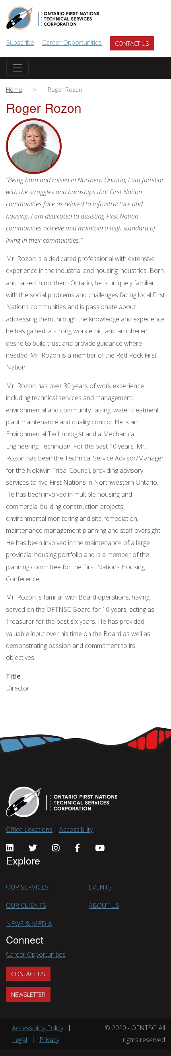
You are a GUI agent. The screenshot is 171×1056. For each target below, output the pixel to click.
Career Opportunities (72, 42)
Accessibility (76, 829)
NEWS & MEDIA (29, 923)
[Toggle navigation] (17, 68)
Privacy (49, 1040)
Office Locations (29, 829)
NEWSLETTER (28, 994)
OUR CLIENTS (26, 905)
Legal (19, 1040)
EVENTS (100, 887)
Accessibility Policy (37, 1028)
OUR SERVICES (27, 887)
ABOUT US (104, 905)
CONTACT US (132, 43)
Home (14, 89)
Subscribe (20, 42)
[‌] (9, 848)
